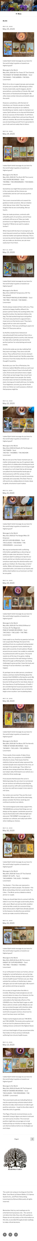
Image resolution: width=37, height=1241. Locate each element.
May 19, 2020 (9, 583)
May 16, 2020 (9, 830)
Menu (19, 14)
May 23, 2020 (9, 252)
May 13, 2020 (9, 1045)
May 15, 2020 (9, 923)
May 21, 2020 (8, 493)
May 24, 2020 (9, 134)
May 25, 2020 (9, 29)
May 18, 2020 (9, 701)
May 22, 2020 (9, 403)
